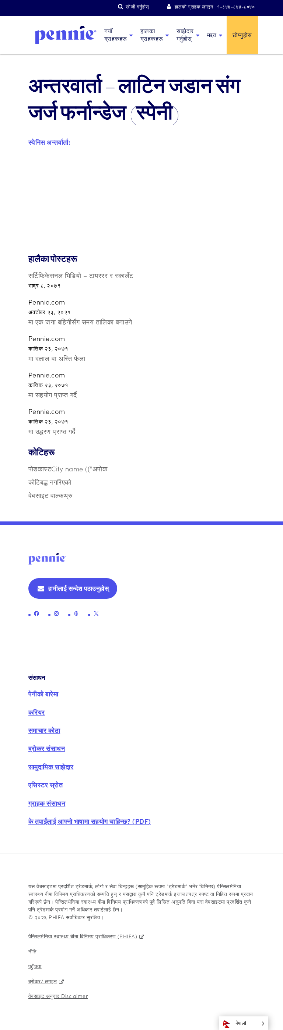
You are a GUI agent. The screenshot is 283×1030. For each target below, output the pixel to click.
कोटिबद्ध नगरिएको (49, 481)
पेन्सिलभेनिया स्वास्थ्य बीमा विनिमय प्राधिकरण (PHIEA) (82, 936)
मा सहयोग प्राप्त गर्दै (52, 394)
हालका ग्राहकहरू (151, 34)
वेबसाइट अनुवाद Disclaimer (58, 995)
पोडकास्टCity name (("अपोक (68, 468)
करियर (36, 712)
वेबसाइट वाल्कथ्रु (50, 495)
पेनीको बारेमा (43, 693)
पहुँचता (35, 966)
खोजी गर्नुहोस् (137, 6)
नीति (32, 951)
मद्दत (212, 35)
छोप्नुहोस (242, 35)
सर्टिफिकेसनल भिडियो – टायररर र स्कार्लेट (80, 275)
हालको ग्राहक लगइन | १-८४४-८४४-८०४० (215, 6)
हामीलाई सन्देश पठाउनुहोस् (78, 588)
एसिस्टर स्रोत (45, 784)
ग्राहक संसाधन (47, 803)
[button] (244, 1023)
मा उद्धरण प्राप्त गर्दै (52, 431)
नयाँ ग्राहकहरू (115, 34)
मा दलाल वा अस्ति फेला (56, 358)
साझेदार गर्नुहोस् (185, 34)
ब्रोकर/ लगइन (42, 981)
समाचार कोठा (44, 730)
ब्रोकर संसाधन (46, 748)
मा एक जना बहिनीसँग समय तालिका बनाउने (80, 321)
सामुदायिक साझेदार (51, 766)
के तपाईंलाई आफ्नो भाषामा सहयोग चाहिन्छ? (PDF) (89, 821)
